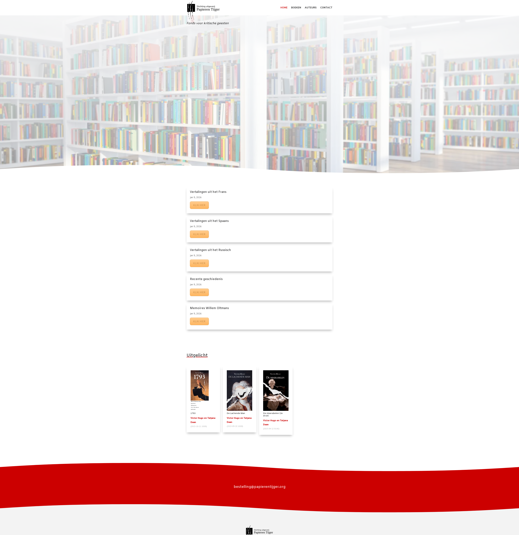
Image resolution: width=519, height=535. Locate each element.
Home (284, 8)
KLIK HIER (199, 205)
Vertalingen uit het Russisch (210, 250)
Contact (326, 8)
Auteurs (311, 8)
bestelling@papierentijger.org (259, 487)
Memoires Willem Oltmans (209, 308)
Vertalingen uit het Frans (208, 192)
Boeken (296, 8)
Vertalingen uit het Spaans (209, 221)
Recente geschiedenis (206, 279)
